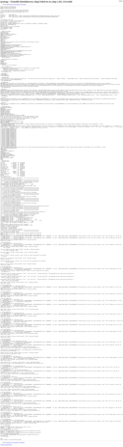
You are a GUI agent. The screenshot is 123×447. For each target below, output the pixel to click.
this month (23, 4)
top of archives (17, 4)
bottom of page (10, 4)
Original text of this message (6, 444)
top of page (9, 442)
